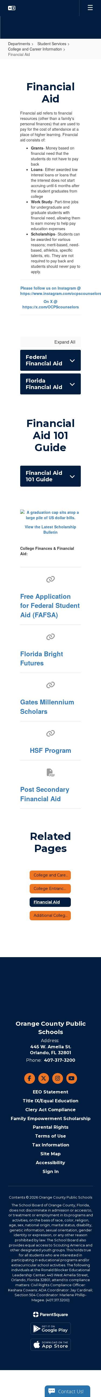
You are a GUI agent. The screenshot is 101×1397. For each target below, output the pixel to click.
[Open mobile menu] (90, 8)
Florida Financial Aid (44, 383)
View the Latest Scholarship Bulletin (50, 529)
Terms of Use (50, 1136)
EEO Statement (50, 1092)
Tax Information (50, 1144)
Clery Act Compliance (50, 1109)
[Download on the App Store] (50, 1345)
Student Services (51, 43)
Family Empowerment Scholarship (50, 1118)
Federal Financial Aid (44, 360)
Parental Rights (50, 1127)
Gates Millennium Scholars (47, 706)
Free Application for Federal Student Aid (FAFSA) (50, 605)
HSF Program (50, 750)
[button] (12, 8)
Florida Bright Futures (41, 658)
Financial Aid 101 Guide (44, 476)
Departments (19, 43)
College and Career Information (35, 49)
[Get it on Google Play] (50, 1329)
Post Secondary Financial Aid (44, 794)
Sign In (51, 1171)
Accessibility (50, 1162)
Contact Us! (70, 1391)
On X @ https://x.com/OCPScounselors (50, 304)
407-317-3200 (59, 1060)
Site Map (50, 1153)
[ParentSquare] (50, 1314)
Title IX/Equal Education (50, 1100)
